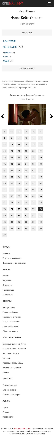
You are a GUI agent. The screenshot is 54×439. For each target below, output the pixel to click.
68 (12, 203)
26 (12, 157)
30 (41, 157)
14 (12, 145)
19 (5, 151)
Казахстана (8, 295)
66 (41, 196)
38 (12, 170)
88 (26, 222)
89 (33, 222)
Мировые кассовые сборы (14, 344)
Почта (5, 407)
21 (19, 151)
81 (19, 215)
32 (12, 164)
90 (41, 222)
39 (19, 170)
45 (19, 177)
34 (26, 164)
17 (33, 145)
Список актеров (10, 385)
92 (12, 228)
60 (41, 190)
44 (12, 177)
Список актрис (9, 390)
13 (5, 145)
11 (33, 138)
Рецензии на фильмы (12, 258)
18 (41, 145)
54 (41, 183)
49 (5, 183)
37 (5, 170)
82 (26, 215)
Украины (7, 280)
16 (26, 145)
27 (19, 157)
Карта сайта (8, 417)
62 (12, 196)
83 (33, 215)
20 (12, 151)
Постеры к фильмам (12, 317)
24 (41, 151)
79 (5, 215)
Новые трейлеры (10, 312)
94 (26, 228)
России (6, 276)
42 (41, 170)
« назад (22, 99)
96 (41, 228)
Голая (5, 57)
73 (5, 209)
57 (19, 190)
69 (19, 203)
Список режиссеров (11, 394)
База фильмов (9, 307)
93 (19, 228)
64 (26, 196)
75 (19, 209)
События (6, 53)
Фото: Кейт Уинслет (27, 17)
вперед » (31, 99)
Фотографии (10, 47)
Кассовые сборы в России (14, 348)
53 (33, 183)
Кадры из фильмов (11, 321)
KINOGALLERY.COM (22, 428)
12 (41, 138)
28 (26, 157)
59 (33, 190)
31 (5, 164)
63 (19, 196)
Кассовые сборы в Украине (11, 355)
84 (41, 215)
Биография (9, 41)
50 (12, 183)
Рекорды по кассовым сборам (12, 369)
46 (26, 177)
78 (41, 209)
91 (5, 228)
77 (33, 209)
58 (26, 190)
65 (33, 196)
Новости (6, 253)
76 (26, 209)
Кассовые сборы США (13, 363)
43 (5, 177)
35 (33, 164)
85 (5, 222)
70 (26, 203)
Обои (6, 61)
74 (12, 209)
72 (41, 203)
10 (26, 138)
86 (12, 222)
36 (41, 164)
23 (33, 151)
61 (5, 196)
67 (5, 203)
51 (19, 183)
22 (26, 151)
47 (33, 177)
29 (33, 157)
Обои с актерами (10, 331)
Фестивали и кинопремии (14, 263)
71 (33, 203)
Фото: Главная (27, 11)
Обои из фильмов (10, 326)
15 (19, 145)
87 (19, 222)
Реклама (6, 412)
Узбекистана (8, 290)
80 (12, 215)
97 (5, 235)
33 (19, 164)
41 (33, 170)
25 (5, 157)
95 (33, 228)
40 (26, 170)
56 (12, 190)
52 (26, 183)
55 (5, 190)
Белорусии (7, 285)
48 (41, 177)
